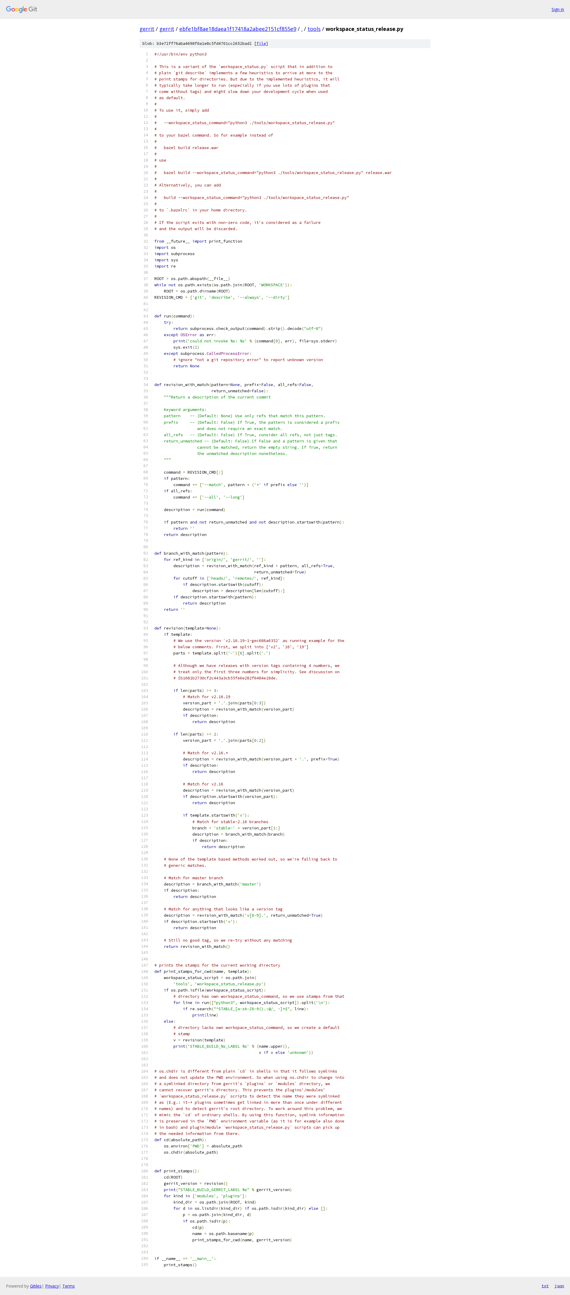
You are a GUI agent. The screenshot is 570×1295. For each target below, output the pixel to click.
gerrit (147, 28)
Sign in (558, 9)
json (559, 1285)
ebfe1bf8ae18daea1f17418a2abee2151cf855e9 (237, 28)
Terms (68, 1286)
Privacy (52, 1286)
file (261, 43)
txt (545, 1285)
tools (314, 28)
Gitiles (36, 1286)
